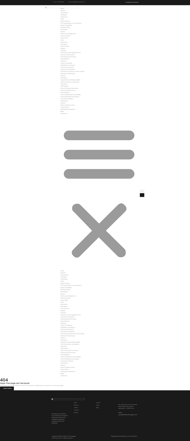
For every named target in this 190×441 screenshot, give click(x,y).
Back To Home (8, 388)
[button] (99, 192)
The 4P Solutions (132, 436)
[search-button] (142, 195)
